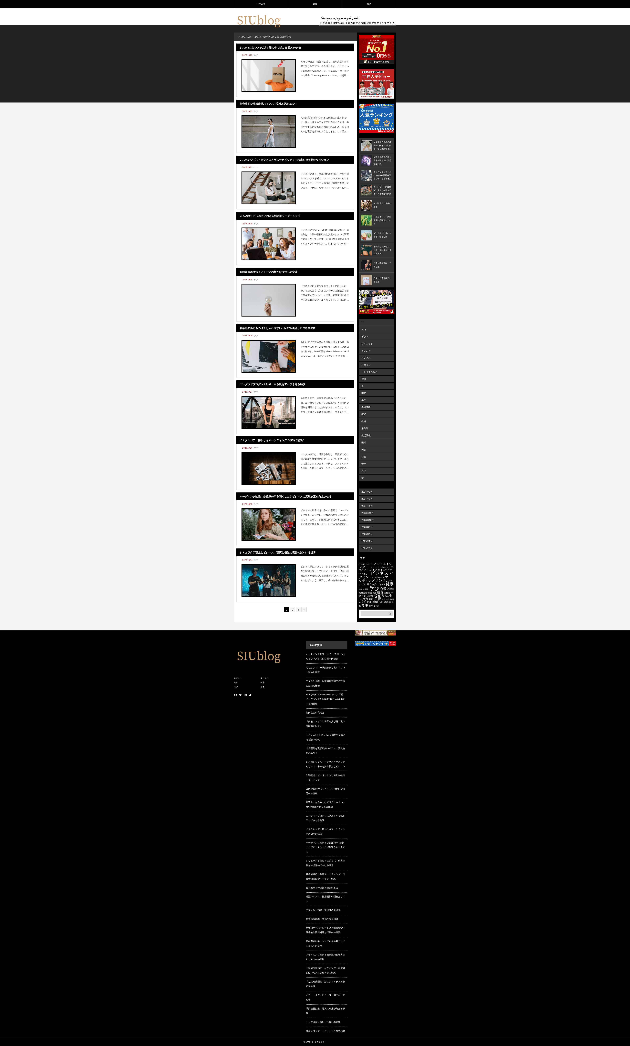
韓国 (363, 456)
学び (256, 55)
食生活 (376, 606)
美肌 (383, 599)
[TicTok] (250, 694)
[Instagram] (245, 694)
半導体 (361, 589)
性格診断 (366, 407)
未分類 (364, 428)
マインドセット (376, 577)
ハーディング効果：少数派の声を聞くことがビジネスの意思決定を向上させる (325, 847)
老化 (388, 599)
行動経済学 (385, 602)
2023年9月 (367, 527)
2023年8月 (367, 534)
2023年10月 (367, 520)
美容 (363, 449)
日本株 (370, 596)
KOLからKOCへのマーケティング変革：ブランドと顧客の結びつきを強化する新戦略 (325, 699)
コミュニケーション (379, 567)
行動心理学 (371, 602)
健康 (315, 4)
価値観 (382, 585)
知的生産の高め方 (315, 712)
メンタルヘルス (369, 372)
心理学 (390, 589)
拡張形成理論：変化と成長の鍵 (322, 919)
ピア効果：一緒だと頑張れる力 (322, 887)
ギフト (364, 336)
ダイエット (367, 343)
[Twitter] (240, 694)
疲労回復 (366, 435)
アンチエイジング (375, 565)
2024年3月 (367, 491)
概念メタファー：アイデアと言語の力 (325, 1031)
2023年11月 (367, 513)
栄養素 (379, 595)
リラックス (373, 584)
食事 (363, 463)
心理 (383, 589)
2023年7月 (367, 541)
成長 (370, 593)
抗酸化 (387, 593)
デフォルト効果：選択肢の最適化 (323, 910)
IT (362, 322)
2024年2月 (367, 499)
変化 (367, 589)
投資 (369, 4)
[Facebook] (235, 694)
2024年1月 (367, 506)
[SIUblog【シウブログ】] (258, 20)
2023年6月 (367, 548)
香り (363, 470)
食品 (371, 606)
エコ (256, 167)
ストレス (373, 569)
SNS (363, 564)
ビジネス (260, 4)
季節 (363, 393)
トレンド (366, 350)
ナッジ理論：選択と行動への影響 (323, 1022)
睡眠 (363, 442)
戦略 (374, 593)
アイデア (369, 564)
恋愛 (363, 414)
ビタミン (366, 365)
